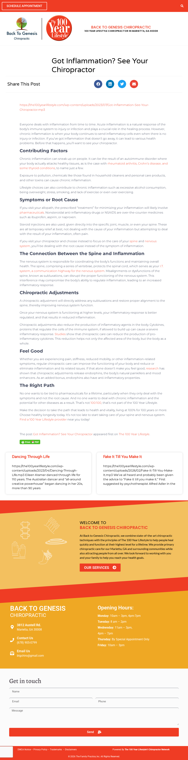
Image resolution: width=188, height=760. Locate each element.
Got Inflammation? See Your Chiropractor (63, 434)
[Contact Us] (12, 640)
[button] (182, 6)
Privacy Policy (40, 749)
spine (134, 241)
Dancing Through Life (31, 457)
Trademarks (56, 749)
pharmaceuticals (32, 212)
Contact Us (25, 638)
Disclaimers (71, 749)
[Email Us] (12, 653)
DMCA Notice (24, 749)
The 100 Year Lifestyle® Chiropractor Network (147, 749)
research (152, 368)
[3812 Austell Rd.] (12, 627)
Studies (60, 334)
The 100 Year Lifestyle (134, 434)
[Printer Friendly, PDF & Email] (30, 441)
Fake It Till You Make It (122, 457)
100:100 (96, 403)
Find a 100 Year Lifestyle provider (43, 419)
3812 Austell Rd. (29, 625)
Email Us (23, 651)
